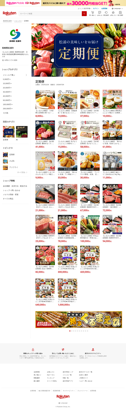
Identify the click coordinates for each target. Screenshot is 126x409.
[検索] (84, 13)
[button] (117, 8)
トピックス (18, 21)
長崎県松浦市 (7, 21)
